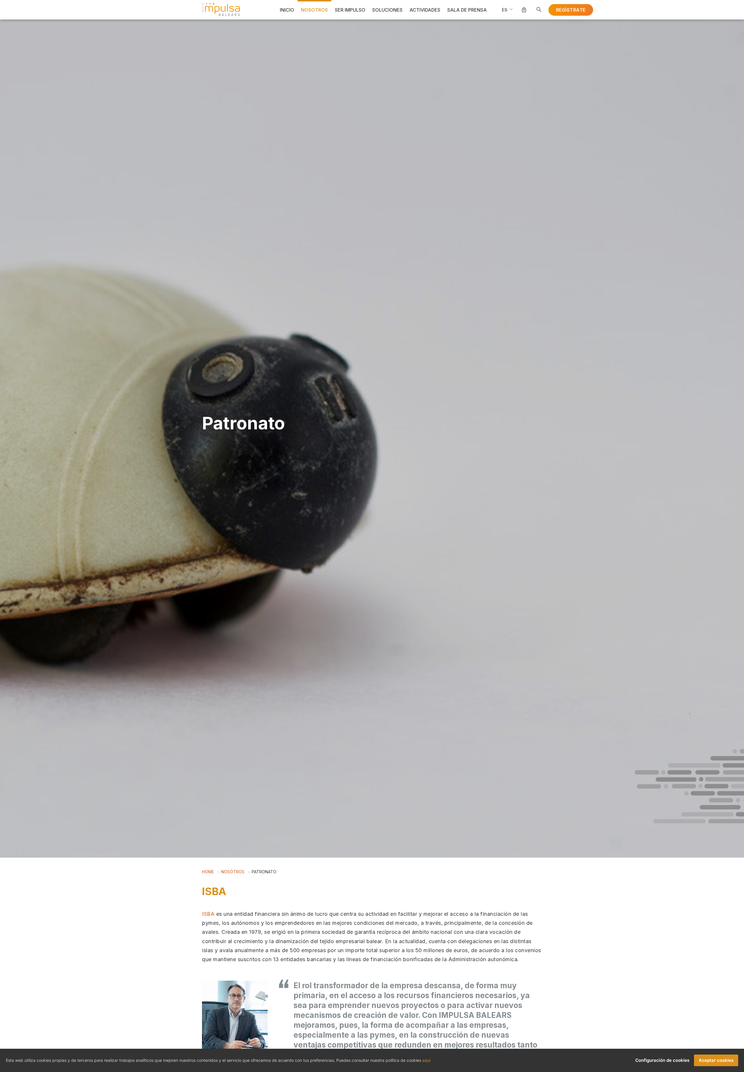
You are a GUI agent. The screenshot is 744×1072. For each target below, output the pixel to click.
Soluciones (387, 10)
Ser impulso (350, 10)
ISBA (208, 914)
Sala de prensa (467, 10)
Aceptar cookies (716, 1060)
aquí (426, 1060)
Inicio (287, 10)
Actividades (424, 10)
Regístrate (571, 10)
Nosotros (314, 10)
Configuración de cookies (662, 1060)
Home (208, 871)
